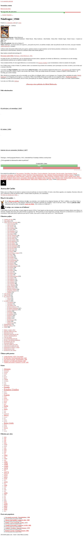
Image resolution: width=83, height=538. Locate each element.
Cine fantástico (11, 261)
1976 (5, 478)
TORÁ (6, 327)
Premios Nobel (67, 178)
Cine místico (10, 270)
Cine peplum (10, 277)
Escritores (50, 176)
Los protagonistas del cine (10, 338)
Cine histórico (10, 264)
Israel (5, 404)
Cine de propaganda (12, 245)
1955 (5, 446)
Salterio (10, 179)
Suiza (5, 429)
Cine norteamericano (38, 175)
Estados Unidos (11, 389)
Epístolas (9, 311)
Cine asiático (7, 221)
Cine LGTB (7, 295)
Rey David (74, 178)
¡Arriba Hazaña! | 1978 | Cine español (13, 356)
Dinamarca (6, 385)
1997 (5, 496)
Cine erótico (10, 256)
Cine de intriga (68, 173)
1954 (5, 444)
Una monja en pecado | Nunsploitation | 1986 (15, 359)
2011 (5, 511)
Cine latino (10, 269)
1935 (5, 437)
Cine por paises (8, 337)
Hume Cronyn (16, 178)
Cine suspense (10, 283)
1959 (5, 450)
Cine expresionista (12, 260)
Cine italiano (10, 267)
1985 (5, 483)
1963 (5, 457)
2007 (5, 506)
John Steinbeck (65, 69)
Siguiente (10, 15)
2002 (5, 500)
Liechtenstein (6, 413)
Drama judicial (11, 286)
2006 (5, 504)
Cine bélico (27, 173)
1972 (5, 470)
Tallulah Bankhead (25, 179)
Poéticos (66, 175)
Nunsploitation (7, 324)
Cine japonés (7, 293)
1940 (5, 440)
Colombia (6, 381)
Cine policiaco (11, 279)
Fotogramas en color (9, 349)
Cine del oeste (10, 250)
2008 (5, 507)
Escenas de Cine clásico (10, 350)
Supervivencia (16, 179)
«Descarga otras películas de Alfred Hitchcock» (41, 84)
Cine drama (10, 175)
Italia (6, 406)
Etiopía (5, 391)
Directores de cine (8, 333)
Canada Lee (28, 176)
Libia (5, 412)
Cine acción (10, 225)
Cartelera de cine (8, 219)
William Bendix (42, 179)
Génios (62, 176)
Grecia (5, 396)
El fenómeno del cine (9, 341)
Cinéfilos (34, 176)
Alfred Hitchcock (5, 46)
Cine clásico (34, 173)
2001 (5, 499)
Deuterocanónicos (11, 306)
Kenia (5, 410)
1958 (5, 449)
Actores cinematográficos (10, 335)
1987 (5, 486)
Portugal (5, 421)
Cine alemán (10, 226)
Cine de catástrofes (42, 173)
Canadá (6, 379)
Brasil (5, 375)
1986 (5, 485)
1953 (5, 443)
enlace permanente (61, 179)
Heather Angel (72, 176)
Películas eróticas (8, 325)
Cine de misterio (11, 244)
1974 (5, 475)
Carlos (19, 23)
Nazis (53, 178)
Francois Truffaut (42, 62)
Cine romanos (10, 282)
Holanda (5, 398)
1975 (5, 477)
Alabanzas (3, 176)
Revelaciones (10, 320)
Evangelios (10, 312)
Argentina (6, 370)
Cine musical (10, 273)
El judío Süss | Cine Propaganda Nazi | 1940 (15, 358)
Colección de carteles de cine (11, 346)
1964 (5, 458)
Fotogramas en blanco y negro (11, 347)
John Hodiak (30, 178)
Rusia (5, 425)
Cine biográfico (11, 231)
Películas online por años (10, 331)
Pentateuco (10, 315)
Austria (5, 373)
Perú (5, 418)
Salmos (71, 175)
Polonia (5, 420)
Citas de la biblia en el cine (11, 344)
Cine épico (29, 175)
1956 (5, 447)
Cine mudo (10, 272)
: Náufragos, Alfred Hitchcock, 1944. (17, 56)
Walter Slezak (34, 179)
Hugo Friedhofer (8, 178)
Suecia (6, 428)
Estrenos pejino (11, 288)
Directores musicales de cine (11, 334)
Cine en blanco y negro (20, 175)
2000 (5, 497)
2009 (5, 509)
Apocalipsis (10, 302)
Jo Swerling (24, 178)
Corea (5, 382)
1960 (5, 452)
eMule (46, 176)
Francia (6, 395)
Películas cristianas (12, 289)
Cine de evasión (60, 173)
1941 (5, 441)
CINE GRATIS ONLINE (10, 222)
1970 (6, 468)
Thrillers (9, 292)
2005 (5, 502)
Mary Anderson (47, 178)
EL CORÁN (7, 296)
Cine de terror (10, 248)
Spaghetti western (11, 290)
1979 (5, 482)
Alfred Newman (20, 176)
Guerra (66, 176)
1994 (5, 491)
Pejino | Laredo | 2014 (9, 330)
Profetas (9, 318)
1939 (5, 438)
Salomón (5, 179)
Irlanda (5, 402)
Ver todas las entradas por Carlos (10, 195)
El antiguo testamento (58, 175)
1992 (5, 489)
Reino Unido (9, 423)
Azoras (9, 299)
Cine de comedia (11, 237)
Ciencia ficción (11, 224)
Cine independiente (12, 266)
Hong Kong (6, 399)
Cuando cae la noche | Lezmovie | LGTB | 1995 (16, 362)
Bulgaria (5, 376)
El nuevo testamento (12, 309)
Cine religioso (10, 280)
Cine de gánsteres (11, 241)
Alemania (7, 369)
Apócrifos (9, 304)
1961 (5, 453)
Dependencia (40, 176)
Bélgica (5, 378)
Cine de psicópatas (12, 247)
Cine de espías (51, 173)
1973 (6, 472)
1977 (5, 480)
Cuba (5, 383)
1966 (5, 462)
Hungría (5, 401)
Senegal (5, 426)
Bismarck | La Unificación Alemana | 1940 (15, 361)
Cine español (10, 257)
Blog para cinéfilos (14, 201)
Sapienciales (10, 322)
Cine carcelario (11, 232)
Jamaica (5, 407)
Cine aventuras (20, 173)
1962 (5, 455)
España (7, 387)
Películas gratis (59, 178)
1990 (5, 488)
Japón (6, 409)
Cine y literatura (48, 175)
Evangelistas (10, 314)
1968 (6, 464)
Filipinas (5, 393)
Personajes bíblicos (9, 343)
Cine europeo (10, 258)
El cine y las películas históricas (12, 340)
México (6, 415)
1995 (5, 493)
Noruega (5, 417)
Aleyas (9, 298)
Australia (6, 372)
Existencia (56, 176)
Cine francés (10, 263)
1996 (5, 494)
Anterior (3, 15)
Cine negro (10, 274)
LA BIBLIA (7, 301)
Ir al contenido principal (7, 1)
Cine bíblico (10, 305)
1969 (6, 466)
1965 (5, 460)
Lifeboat (16, 81)
